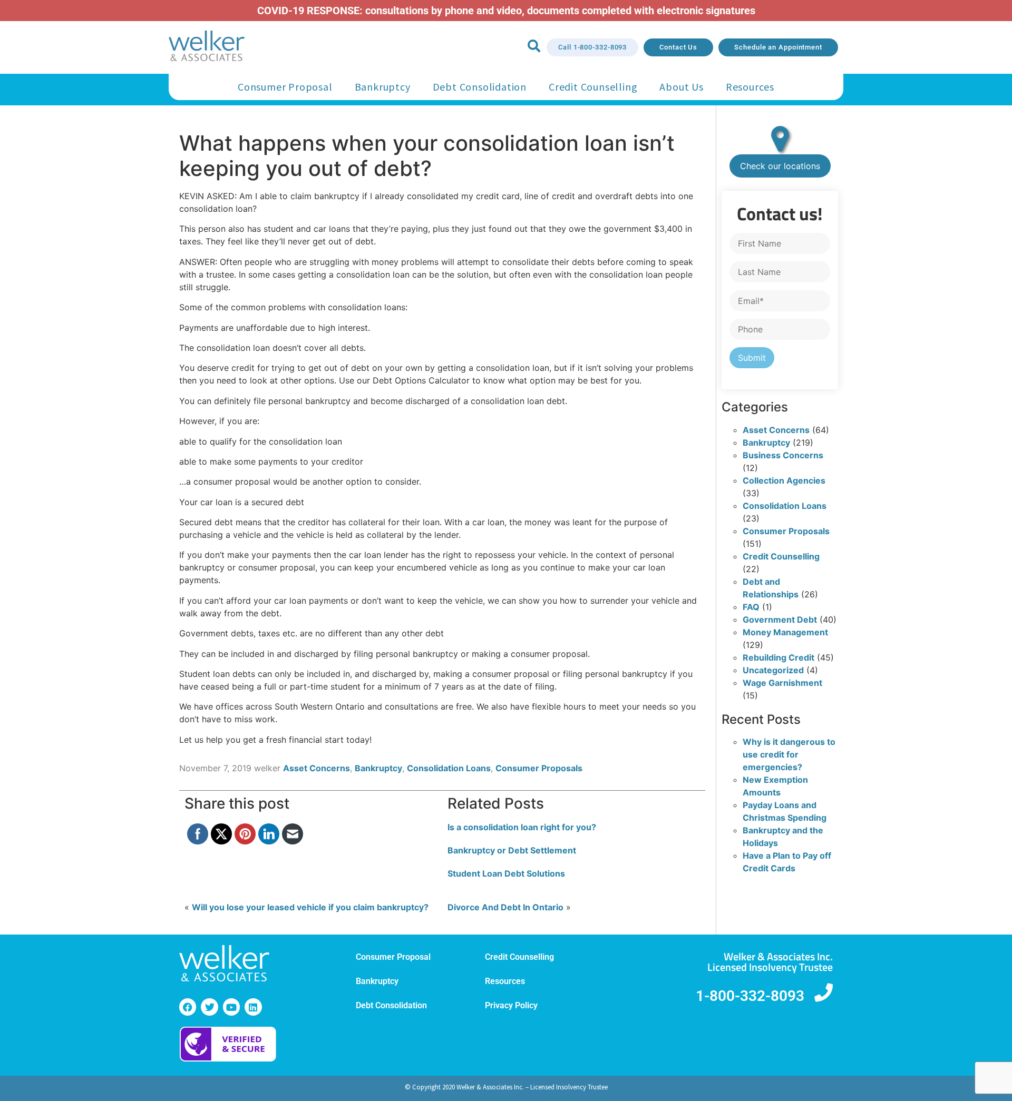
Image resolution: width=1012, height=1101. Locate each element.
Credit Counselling (593, 86)
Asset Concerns (316, 768)
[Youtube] (231, 1006)
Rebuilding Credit (778, 657)
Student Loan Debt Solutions (506, 873)
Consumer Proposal (285, 86)
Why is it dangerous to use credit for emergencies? (789, 754)
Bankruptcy (383, 86)
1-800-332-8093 (750, 996)
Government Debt (780, 619)
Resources (750, 86)
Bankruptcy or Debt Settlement (511, 850)
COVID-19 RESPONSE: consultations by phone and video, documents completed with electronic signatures (506, 10)
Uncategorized (773, 670)
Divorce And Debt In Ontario (505, 907)
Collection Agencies (784, 480)
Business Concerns (783, 455)
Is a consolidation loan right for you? (521, 827)
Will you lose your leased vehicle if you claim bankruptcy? (310, 907)
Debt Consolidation (480, 86)
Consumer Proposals (538, 768)
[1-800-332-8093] (823, 992)
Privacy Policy (511, 1005)
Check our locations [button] (780, 166)
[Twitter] (209, 1006)
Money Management (785, 632)
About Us (681, 86)
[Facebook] (187, 1006)
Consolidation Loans (449, 768)
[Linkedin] (253, 1006)
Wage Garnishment (782, 682)
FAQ (751, 607)
